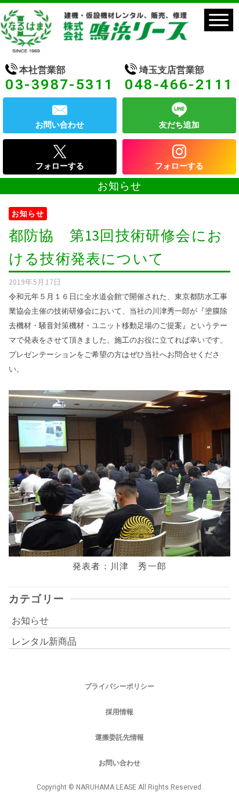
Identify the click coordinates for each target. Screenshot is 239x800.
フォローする (59, 165)
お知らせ (28, 214)
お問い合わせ (59, 124)
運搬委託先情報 (119, 737)
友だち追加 (179, 124)
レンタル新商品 (44, 641)
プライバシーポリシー (119, 686)
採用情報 (119, 712)
